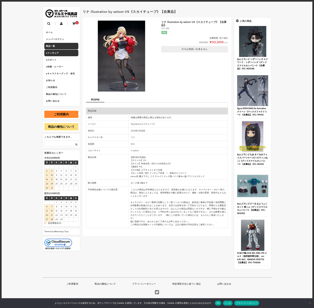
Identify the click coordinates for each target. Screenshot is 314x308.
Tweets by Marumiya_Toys (56, 231)
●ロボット (51, 60)
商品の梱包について (56, 94)
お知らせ (50, 80)
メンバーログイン (55, 39)
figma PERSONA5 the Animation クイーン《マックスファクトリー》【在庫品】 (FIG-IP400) (252, 111)
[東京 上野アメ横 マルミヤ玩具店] (61, 15)
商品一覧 (50, 46)
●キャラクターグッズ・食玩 (60, 73)
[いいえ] (310, 303)
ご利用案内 (51, 87)
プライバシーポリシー (144, 284)
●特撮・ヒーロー (54, 67)
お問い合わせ (53, 101)
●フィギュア (52, 53)
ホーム (49, 32)
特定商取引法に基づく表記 (186, 284)
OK (218, 303)
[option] (121, 56)
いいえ (228, 303)
